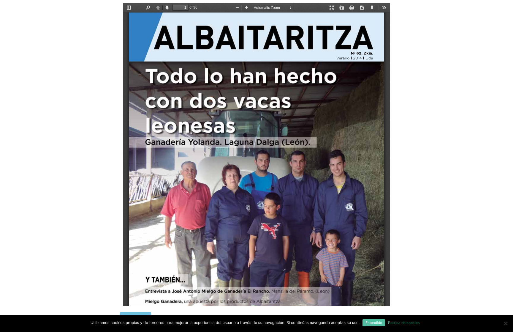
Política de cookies (403, 322)
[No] (506, 323)
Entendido (373, 322)
